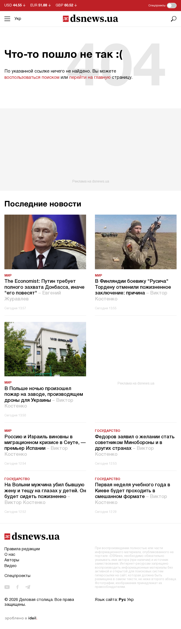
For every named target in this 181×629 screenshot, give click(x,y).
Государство (107, 431)
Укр (18, 19)
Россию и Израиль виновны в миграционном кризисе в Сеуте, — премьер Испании (45, 446)
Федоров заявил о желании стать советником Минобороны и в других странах (135, 446)
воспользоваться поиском (31, 78)
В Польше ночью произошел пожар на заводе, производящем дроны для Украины (43, 397)
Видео (10, 566)
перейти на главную (90, 78)
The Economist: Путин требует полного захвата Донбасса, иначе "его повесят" (44, 290)
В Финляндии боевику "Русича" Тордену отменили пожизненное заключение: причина (133, 290)
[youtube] (7, 587)
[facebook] (17, 587)
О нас (9, 555)
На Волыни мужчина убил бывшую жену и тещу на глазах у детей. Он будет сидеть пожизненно (45, 494)
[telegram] (27, 587)
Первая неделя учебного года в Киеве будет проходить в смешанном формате (132, 494)
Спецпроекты (17, 576)
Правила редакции (22, 549)
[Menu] (7, 19)
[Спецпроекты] (172, 5)
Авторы (11, 560)
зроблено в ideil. (21, 618)
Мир (7, 275)
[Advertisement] (90, 146)
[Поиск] (174, 19)
